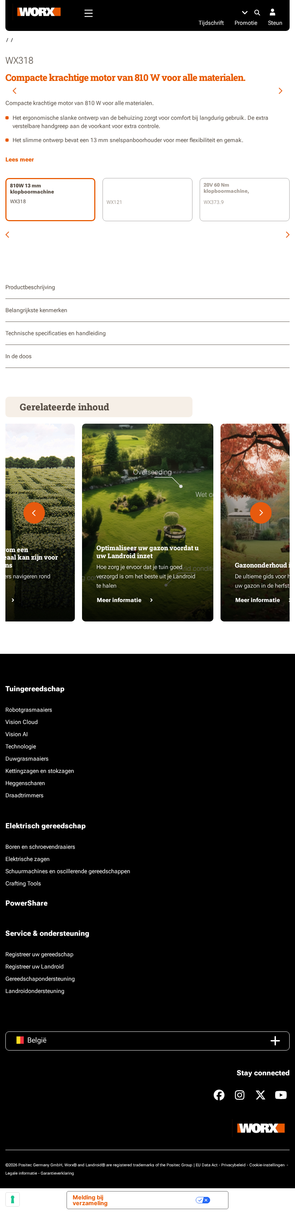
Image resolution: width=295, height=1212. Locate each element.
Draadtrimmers (24, 795)
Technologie (20, 746)
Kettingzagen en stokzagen (39, 770)
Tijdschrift (211, 22)
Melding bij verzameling (90, 1200)
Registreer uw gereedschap (39, 954)
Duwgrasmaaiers (27, 758)
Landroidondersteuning (34, 991)
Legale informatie (21, 1173)
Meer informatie (119, 600)
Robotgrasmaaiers (28, 709)
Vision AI (16, 734)
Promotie (246, 22)
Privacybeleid (233, 1165)
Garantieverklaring (57, 1173)
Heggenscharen (25, 783)
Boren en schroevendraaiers (40, 846)
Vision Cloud (21, 722)
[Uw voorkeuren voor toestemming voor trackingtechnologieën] (12, 1199)
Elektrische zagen (27, 859)
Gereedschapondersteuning (40, 978)
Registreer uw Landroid (34, 966)
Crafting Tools (23, 883)
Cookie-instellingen (267, 1165)
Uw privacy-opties (165, 1200)
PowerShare (26, 903)
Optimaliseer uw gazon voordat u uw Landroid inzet (147, 551)
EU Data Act (207, 1165)
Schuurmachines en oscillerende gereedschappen (67, 871)
